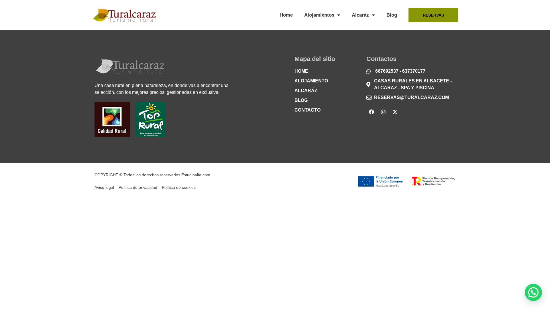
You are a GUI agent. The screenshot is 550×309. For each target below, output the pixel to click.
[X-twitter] (395, 112)
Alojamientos (319, 15)
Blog (391, 15)
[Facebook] (371, 112)
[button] (533, 292)
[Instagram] (383, 112)
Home (286, 15)
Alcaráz (360, 15)
